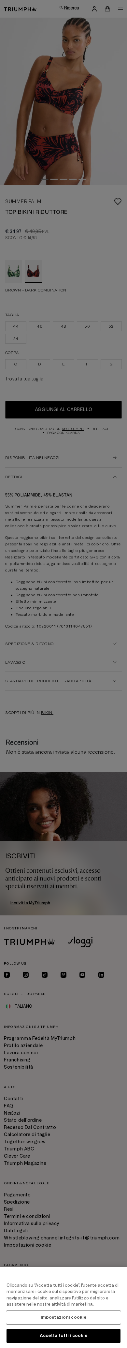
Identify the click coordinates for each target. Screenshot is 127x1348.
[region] (63, 1307)
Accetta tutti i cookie (64, 1335)
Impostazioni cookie (63, 1317)
